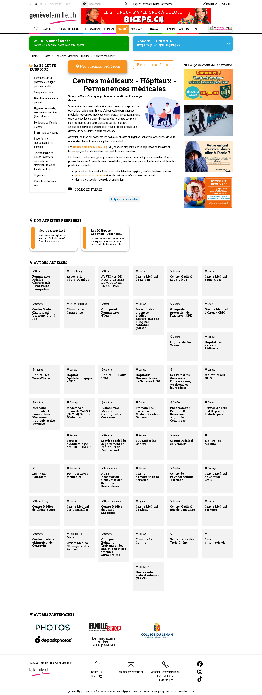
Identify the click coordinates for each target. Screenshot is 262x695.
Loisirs (109, 29)
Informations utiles (179, 691)
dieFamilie (55, 4)
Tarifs (166, 691)
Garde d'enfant (70, 29)
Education (92, 29)
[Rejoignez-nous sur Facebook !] (200, 664)
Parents (49, 29)
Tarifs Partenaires (163, 4)
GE (36, 4)
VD (31, 4)
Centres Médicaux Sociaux (89, 147)
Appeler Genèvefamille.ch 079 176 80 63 (165, 674)
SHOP (66, 4)
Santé (122, 29)
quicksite (85, 691)
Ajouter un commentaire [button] (126, 199)
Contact (147, 691)
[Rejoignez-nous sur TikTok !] (199, 679)
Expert (137, 4)
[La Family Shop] (221, 28)
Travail (155, 29)
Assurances (188, 29)
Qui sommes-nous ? (134, 691)
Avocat (147, 4)
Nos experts (157, 691)
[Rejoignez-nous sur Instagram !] (199, 671)
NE (41, 4)
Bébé (35, 29)
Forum (191, 691)
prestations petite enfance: (90, 175)
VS (46, 4)
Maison (169, 29)
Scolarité (138, 29)
